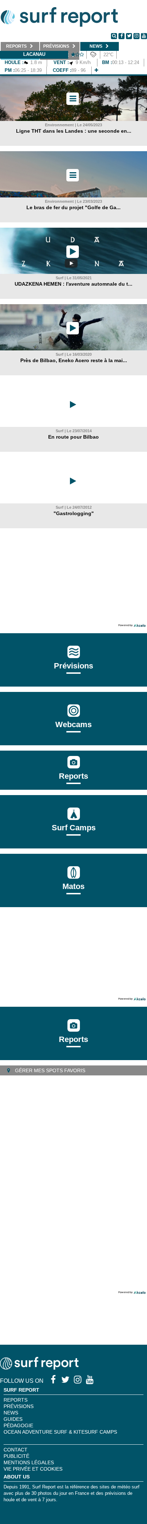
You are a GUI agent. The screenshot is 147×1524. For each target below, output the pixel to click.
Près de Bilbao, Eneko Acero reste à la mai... (73, 360)
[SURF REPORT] (39, 1368)
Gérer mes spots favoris (49, 1070)
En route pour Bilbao (73, 437)
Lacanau (34, 54)
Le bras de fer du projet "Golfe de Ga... (73, 207)
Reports (73, 776)
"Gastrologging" (74, 513)
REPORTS (15, 1400)
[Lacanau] (96, 70)
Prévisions (19, 1406)
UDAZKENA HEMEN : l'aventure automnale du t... (73, 284)
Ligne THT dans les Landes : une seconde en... (73, 131)
